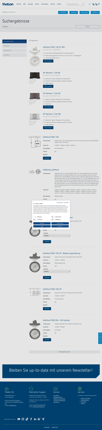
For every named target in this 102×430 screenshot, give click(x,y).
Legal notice (66, 202)
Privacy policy (60, 202)
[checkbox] (34, 217)
